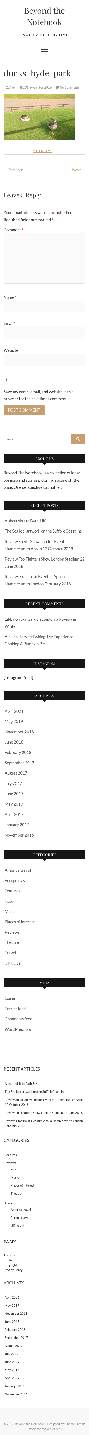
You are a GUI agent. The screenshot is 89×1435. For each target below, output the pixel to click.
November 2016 (19, 835)
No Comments (70, 87)
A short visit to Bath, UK (25, 520)
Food (9, 901)
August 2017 (16, 773)
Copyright (10, 1265)
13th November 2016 (37, 87)
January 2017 (17, 824)
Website (11, 350)
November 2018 (19, 731)
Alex (12, 87)
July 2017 (13, 783)
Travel (10, 952)
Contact (9, 1260)
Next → (78, 169)
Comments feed (19, 1018)
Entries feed (15, 1008)
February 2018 (18, 752)
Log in (10, 998)
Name (10, 297)
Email (10, 323)
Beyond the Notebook (44, 16)
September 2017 (19, 762)
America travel (18, 870)
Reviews (12, 932)
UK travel (13, 963)
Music (10, 911)
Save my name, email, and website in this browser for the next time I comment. (38, 395)
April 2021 (14, 711)
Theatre (12, 942)
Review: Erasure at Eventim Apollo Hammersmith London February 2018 (44, 1123)
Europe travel (16, 880)
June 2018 (14, 742)
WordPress (54, 1429)
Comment (13, 229)
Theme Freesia (75, 1424)
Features (12, 890)
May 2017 (14, 804)
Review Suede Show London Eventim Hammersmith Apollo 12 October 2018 (44, 1102)
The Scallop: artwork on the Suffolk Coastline (43, 531)
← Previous (13, 169)
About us (10, 1255)
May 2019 (14, 721)
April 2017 (14, 814)
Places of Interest (20, 921)
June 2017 (14, 793)
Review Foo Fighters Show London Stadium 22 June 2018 (44, 1113)
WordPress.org (18, 1029)
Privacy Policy (13, 1270)
